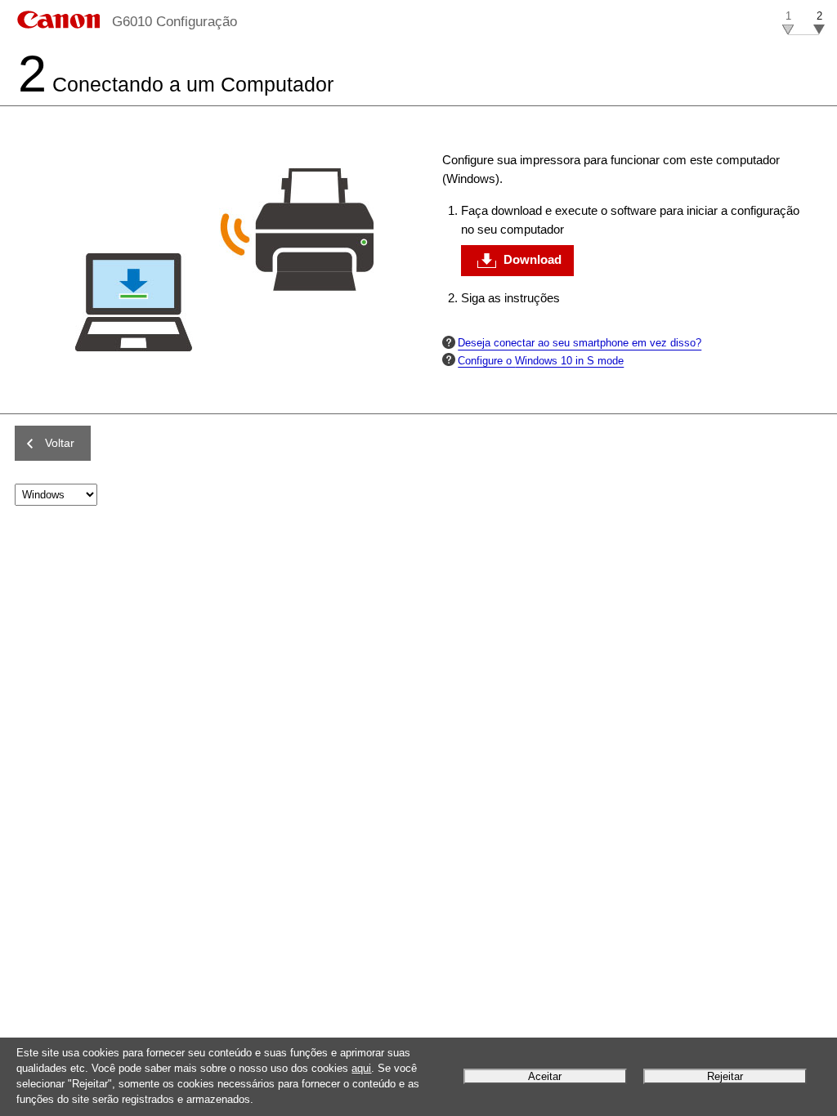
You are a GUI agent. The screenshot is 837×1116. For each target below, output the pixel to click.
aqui (361, 1068)
